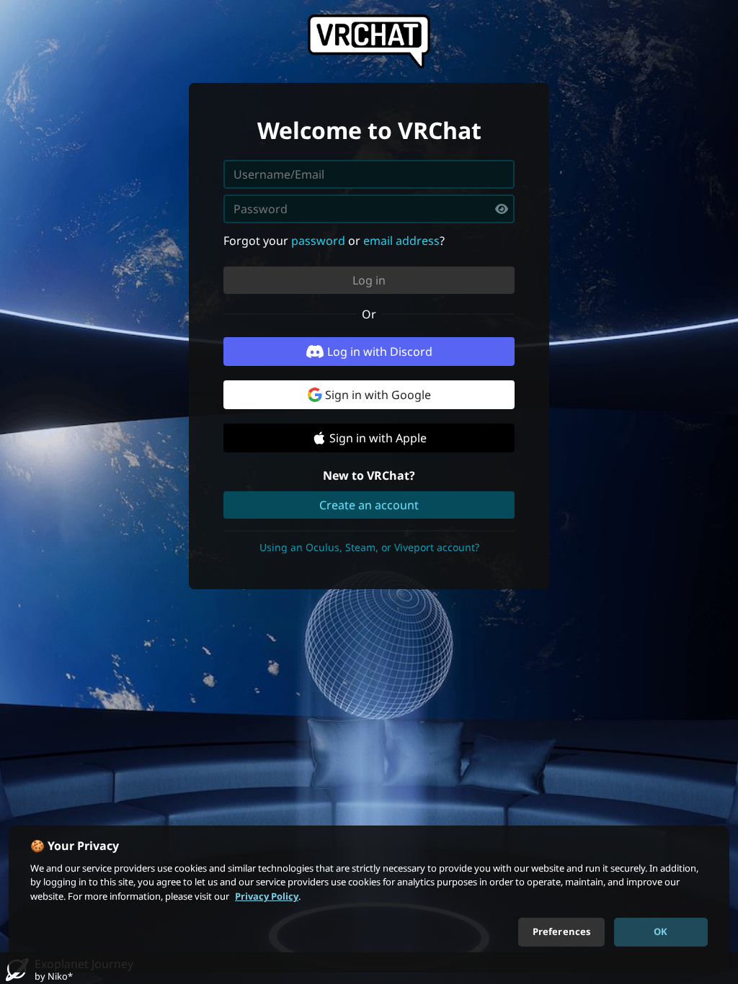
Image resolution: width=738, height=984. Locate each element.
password (318, 241)
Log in (369, 280)
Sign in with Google (378, 395)
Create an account (369, 505)
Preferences (561, 931)
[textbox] (369, 208)
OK (660, 931)
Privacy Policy (266, 896)
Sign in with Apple (378, 438)
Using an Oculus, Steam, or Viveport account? (369, 547)
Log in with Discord (379, 351)
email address (401, 241)
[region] (369, 899)
